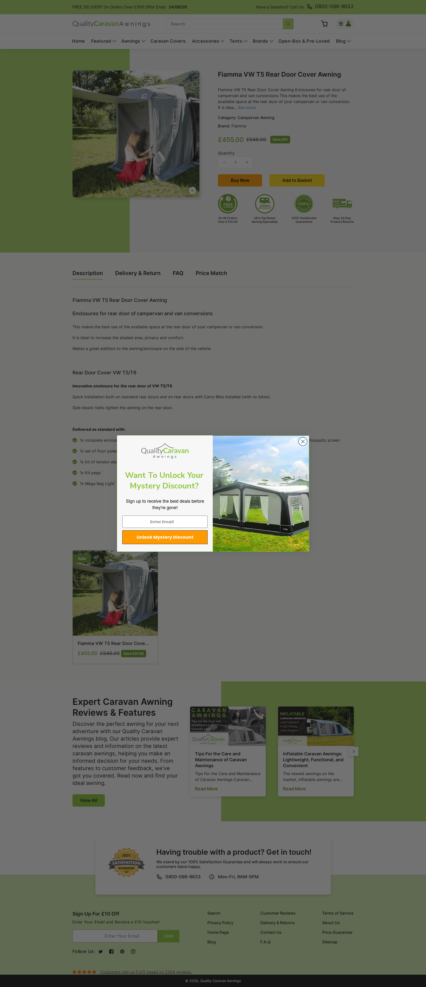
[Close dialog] (303, 441)
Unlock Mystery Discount (165, 537)
